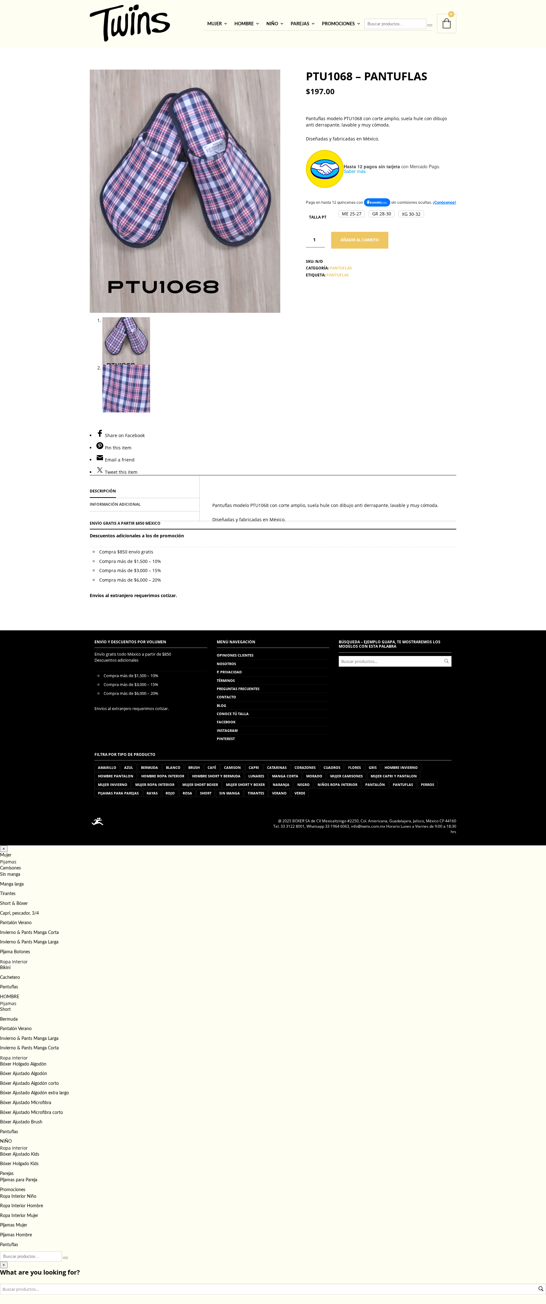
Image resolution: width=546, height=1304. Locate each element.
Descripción (103, 491)
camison (232, 767)
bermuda (149, 767)
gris (373, 767)
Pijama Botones (15, 952)
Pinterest (226, 738)
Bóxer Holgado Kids (19, 1164)
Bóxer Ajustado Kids (19, 1154)
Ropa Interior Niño (18, 1196)
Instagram (227, 730)
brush (194, 767)
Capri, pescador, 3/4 (19, 913)
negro (303, 784)
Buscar (446, 661)
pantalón (375, 784)
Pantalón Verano (16, 923)
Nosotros (226, 663)
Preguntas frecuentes (238, 688)
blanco (173, 767)
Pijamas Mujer (13, 1225)
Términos (226, 680)
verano (279, 793)
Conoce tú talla (233, 713)
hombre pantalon (115, 776)
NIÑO (272, 24)
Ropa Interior (14, 962)
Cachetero (10, 977)
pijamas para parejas (118, 793)
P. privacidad (229, 672)
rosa (187, 793)
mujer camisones (346, 776)
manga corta (285, 776)
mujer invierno (112, 784)
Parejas (300, 24)
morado (314, 776)
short (205, 793)
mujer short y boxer (245, 784)
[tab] (144, 491)
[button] (352, 214)
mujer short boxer (200, 784)
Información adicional (115, 504)
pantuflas (337, 275)
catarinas (277, 767)
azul (128, 767)
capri (254, 767)
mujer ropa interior (154, 784)
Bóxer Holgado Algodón (23, 1064)
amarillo (107, 767)
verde (299, 793)
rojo (170, 793)
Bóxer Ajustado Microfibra (25, 1103)
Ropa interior (14, 1058)
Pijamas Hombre (16, 1235)
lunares (256, 776)
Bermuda (9, 1019)
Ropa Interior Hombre (21, 1206)
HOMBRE (244, 24)
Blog (221, 705)
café (212, 767)
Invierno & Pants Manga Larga (29, 942)
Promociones (338, 24)
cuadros (332, 767)
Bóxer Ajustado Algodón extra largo (34, 1093)
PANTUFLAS (341, 268)
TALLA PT (317, 217)
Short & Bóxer (14, 903)
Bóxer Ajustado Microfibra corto (31, 1112)
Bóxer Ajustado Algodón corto (29, 1083)
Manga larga (12, 884)
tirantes (256, 793)
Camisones (10, 868)
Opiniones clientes (235, 655)
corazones (305, 767)
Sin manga (10, 874)
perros (427, 784)
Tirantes (7, 894)
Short (5, 1009)
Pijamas (8, 862)
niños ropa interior (337, 784)
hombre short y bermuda (216, 776)
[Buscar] (429, 25)
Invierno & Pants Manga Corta (29, 932)
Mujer (214, 24)
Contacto (226, 697)
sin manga (229, 793)
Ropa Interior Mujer (19, 1216)
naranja (281, 784)
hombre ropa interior (162, 776)
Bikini (5, 968)
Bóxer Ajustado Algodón (23, 1074)
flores (354, 767)
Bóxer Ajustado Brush (21, 1122)
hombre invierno (401, 767)
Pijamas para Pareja (18, 1180)
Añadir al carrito (360, 240)
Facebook (226, 722)
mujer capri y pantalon (394, 776)
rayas (152, 793)
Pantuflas (9, 987)
